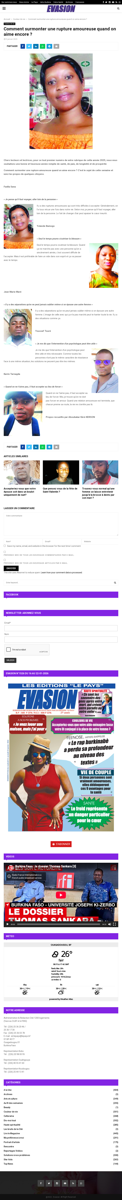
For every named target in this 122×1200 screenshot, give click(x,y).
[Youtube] (65, 1183)
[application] (61, 895)
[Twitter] (49, 1183)
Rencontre (9, 1146)
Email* (7, 623)
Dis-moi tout (10, 1120)
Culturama (9, 1116)
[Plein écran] (114, 924)
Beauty (7, 1107)
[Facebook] (41, 1183)
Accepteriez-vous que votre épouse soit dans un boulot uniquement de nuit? (20, 491)
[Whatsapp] (81, 1183)
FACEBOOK (12, 594)
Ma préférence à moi (14, 1138)
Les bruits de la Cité (13, 1129)
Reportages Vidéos (13, 1151)
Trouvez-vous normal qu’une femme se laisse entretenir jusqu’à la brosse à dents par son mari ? (98, 493)
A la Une (7, 1090)
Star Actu (8, 1159)
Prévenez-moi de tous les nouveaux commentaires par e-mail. (39, 555)
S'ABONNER (63, 844)
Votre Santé (58, 2)
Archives (69, 2)
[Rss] (73, 1183)
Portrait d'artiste (12, 1142)
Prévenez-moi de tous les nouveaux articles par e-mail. (36, 563)
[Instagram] (57, 1183)
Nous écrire (24, 2)
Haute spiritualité (12, 1125)
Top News (8, 1164)
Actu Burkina (45, 2)
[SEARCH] (115, 583)
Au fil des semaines (13, 1103)
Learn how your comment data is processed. (61, 572)
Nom (6, 634)
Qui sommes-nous (9, 2)
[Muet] (109, 924)
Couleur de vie (9, 24)
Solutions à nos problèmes (17, 1155)
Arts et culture (10, 1099)
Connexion (79, 2)
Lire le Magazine (12, 1133)
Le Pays (34, 2)
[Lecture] (7, 924)
